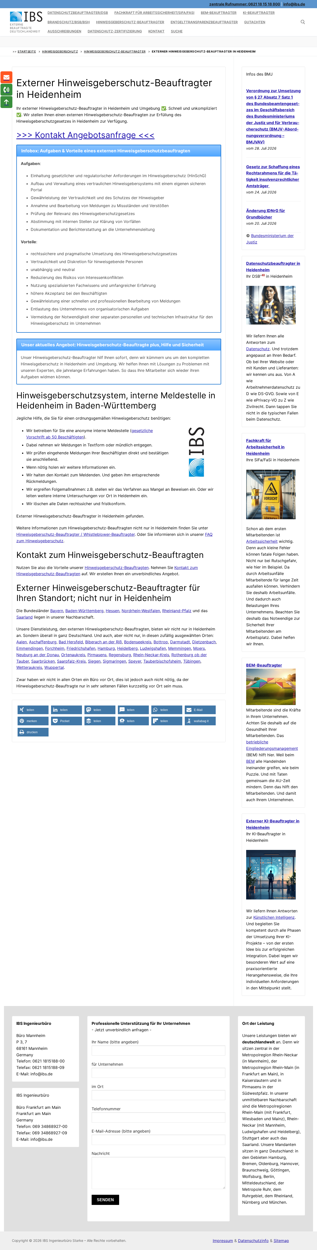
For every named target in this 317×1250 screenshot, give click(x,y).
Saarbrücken (43, 661)
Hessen (112, 610)
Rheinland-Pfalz (176, 610)
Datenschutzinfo (253, 1240)
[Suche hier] (303, 22)
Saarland (24, 617)
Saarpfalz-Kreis (71, 661)
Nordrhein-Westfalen (141, 610)
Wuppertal (54, 667)
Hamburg (106, 648)
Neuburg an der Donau (37, 654)
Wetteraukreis (29, 667)
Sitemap (281, 1240)
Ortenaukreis (73, 654)
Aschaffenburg (42, 641)
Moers (199, 648)
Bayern (56, 610)
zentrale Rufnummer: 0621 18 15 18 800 (244, 4)
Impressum (223, 1240)
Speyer (134, 661)
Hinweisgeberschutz (60, 51)
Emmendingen (29, 648)
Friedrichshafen (81, 648)
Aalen (21, 641)
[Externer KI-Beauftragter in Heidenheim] (271, 898)
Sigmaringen (114, 661)
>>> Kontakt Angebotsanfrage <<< (85, 135)
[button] (33, 710)
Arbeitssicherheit (262, 541)
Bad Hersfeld (71, 641)
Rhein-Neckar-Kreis (151, 654)
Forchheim (54, 648)
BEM (250, 761)
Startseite (27, 51)
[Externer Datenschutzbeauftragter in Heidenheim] (271, 323)
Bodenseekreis (137, 641)
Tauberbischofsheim (162, 661)
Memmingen (179, 648)
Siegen (94, 661)
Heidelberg (127, 648)
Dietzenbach (204, 641)
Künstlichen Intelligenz (274, 917)
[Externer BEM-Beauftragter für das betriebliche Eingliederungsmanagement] (271, 703)
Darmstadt (180, 641)
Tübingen (191, 661)
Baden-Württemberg (84, 610)
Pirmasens (96, 654)
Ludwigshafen (153, 648)
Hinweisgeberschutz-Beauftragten (117, 567)
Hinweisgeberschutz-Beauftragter (115, 51)
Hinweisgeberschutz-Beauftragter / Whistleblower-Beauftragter (75, 534)
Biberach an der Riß (103, 641)
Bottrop (161, 641)
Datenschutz (258, 348)
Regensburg (120, 654)
